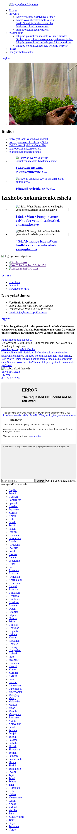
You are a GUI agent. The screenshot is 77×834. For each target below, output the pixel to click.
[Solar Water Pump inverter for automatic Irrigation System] (68, 209)
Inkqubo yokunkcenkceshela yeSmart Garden (41, 36)
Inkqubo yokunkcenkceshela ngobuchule (48, 355)
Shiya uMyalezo (10, 371)
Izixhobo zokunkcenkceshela (32, 26)
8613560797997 (10, 378)
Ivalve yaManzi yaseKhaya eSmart (35, 16)
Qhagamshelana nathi (21, 52)
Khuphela (14, 282)
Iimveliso (14, 13)
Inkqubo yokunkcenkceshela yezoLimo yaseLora (43, 42)
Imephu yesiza (9, 349)
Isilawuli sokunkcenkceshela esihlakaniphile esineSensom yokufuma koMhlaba (36, 360)
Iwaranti (13, 285)
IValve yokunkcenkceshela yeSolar (35, 20)
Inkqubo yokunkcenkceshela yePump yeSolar (42, 45)
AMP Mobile (27, 349)
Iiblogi (12, 48)
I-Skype (5, 374)
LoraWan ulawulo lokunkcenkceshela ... (31, 170)
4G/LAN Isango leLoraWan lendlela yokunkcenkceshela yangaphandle (36, 245)
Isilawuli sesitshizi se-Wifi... (35, 189)
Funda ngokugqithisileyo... (16, 339)
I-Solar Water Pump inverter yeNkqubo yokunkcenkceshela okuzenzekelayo (38, 220)
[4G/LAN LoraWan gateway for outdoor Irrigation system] (68, 234)
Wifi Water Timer (11, 358)
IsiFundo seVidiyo (19, 288)
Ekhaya (13, 10)
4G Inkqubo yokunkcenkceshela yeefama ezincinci (44, 39)
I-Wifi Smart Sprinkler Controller (34, 23)
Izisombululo (16, 32)
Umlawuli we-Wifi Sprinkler (17, 352)
